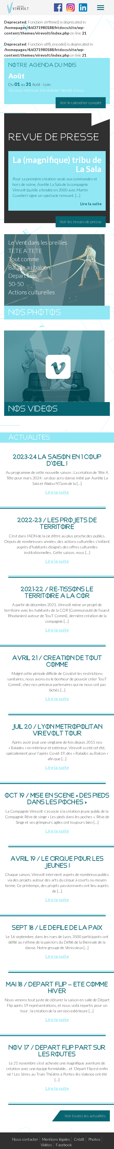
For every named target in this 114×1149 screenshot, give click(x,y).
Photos (94, 1139)
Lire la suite (91, 203)
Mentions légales (56, 1139)
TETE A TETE (25, 250)
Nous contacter (25, 1139)
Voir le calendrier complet (81, 102)
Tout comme (23, 258)
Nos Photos (34, 312)
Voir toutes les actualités (85, 1115)
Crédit (79, 1139)
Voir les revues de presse (81, 221)
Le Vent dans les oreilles (37, 242)
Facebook (64, 1144)
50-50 (16, 283)
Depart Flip (22, 275)
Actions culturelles (31, 292)
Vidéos (46, 1144)
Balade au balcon (29, 267)
